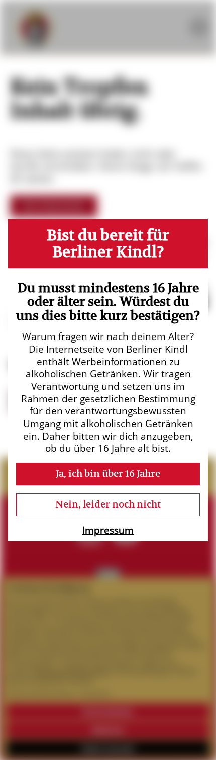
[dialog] (108, 380)
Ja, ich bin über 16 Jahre (108, 473)
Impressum (108, 530)
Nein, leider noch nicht (108, 504)
